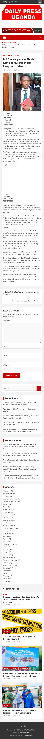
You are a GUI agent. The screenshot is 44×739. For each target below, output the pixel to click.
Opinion (5, 539)
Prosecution (7, 555)
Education (6, 512)
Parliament (8, 56)
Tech (5, 573)
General (6, 518)
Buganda (6, 496)
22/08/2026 (7, 605)
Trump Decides (8, 460)
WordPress (29, 735)
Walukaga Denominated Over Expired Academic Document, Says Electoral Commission (20, 446)
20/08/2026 (7, 642)
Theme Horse (25, 733)
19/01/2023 (7, 70)
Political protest (8, 544)
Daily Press (16, 70)
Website (6, 365)
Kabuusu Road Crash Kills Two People (25, 301)
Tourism (6, 579)
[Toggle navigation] (4, 37)
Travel (5, 581)
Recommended (8, 557)
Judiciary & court (9, 528)
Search (39, 388)
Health (5, 523)
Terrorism (6, 576)
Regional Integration (10, 560)
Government (7, 520)
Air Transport (7, 494)
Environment (7, 515)
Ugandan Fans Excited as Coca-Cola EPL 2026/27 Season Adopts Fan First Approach (21, 599)
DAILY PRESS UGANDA (18, 22)
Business (6, 476)
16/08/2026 (7, 678)
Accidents (6, 491)
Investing (6, 467)
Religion (6, 563)
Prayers (6, 552)
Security (6, 568)
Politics (16, 56)
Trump (5, 453)
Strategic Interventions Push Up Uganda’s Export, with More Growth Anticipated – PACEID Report (20, 469)
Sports (5, 571)
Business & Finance (10, 499)
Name (6, 346)
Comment (7, 321)
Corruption (7, 504)
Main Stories (7, 534)
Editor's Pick (7, 510)
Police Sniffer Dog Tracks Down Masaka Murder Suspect (22, 293)
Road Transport (8, 565)
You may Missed (11, 589)
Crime (5, 507)
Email (5, 356)
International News (9, 526)
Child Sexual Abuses (10, 502)
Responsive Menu (40, 2)
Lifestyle (6, 531)
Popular (6, 549)
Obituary (6, 536)
